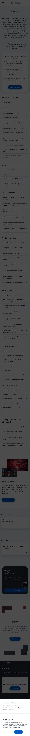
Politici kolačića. (16, 727)
